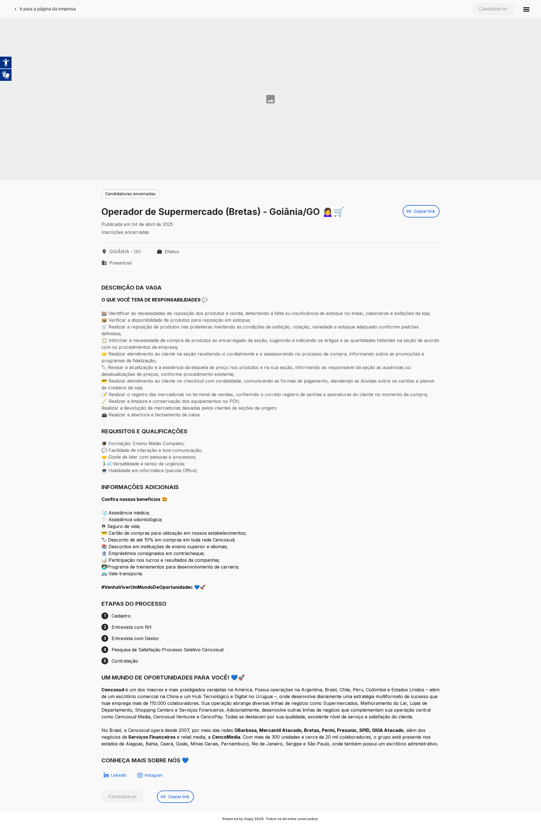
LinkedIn (119, 775)
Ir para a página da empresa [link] (48, 8)
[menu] (526, 9)
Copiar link (424, 211)
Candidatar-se (493, 8)
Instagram (154, 775)
